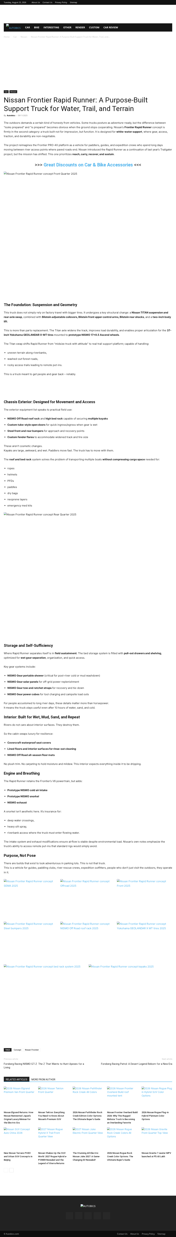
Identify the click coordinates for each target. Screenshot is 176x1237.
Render (80, 27)
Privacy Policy (61, 2)
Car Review (110, 27)
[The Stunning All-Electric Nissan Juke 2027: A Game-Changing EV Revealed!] (88, 1138)
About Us (36, 2)
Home (7, 36)
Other (67, 27)
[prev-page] (6, 1170)
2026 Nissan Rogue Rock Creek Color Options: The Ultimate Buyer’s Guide (120, 1156)
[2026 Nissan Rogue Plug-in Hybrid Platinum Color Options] (157, 1098)
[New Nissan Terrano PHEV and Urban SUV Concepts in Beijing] (19, 1138)
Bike (36, 27)
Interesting (51, 27)
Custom (94, 27)
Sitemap (73, 2)
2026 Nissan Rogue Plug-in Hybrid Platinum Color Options (155, 1116)
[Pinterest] (158, 2)
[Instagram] (152, 2)
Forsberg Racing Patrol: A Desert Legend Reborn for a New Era (136, 1063)
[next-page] (11, 1170)
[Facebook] (147, 2)
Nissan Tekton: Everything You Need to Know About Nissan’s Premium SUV (51, 1116)
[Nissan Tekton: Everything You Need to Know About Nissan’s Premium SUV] (53, 1098)
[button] (168, 27)
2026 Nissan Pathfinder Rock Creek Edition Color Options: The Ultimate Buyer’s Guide (87, 1116)
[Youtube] (169, 2)
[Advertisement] (88, 14)
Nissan (24, 36)
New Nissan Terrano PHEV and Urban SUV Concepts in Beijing (18, 1156)
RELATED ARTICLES (16, 1079)
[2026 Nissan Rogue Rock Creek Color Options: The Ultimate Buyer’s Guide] (122, 1138)
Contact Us (47, 2)
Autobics (11, 115)
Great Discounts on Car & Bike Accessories (88, 165)
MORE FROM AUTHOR (43, 1079)
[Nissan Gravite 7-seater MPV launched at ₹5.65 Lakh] (157, 1138)
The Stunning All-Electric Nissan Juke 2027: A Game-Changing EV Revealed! (86, 1156)
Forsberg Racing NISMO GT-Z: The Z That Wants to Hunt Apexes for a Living (44, 1065)
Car (27, 27)
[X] (164, 2)
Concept (17, 1049)
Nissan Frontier (32, 1049)
